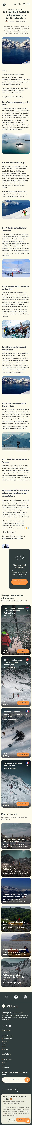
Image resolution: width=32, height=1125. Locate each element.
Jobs (5, 1062)
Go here (20, 538)
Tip (5, 1065)
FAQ (5, 1046)
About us (6, 1041)
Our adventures (8, 1036)
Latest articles (8, 1059)
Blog (5, 1044)
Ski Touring (19, 9)
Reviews (6, 1049)
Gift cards (7, 1067)
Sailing (11, 9)
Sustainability (8, 1038)
